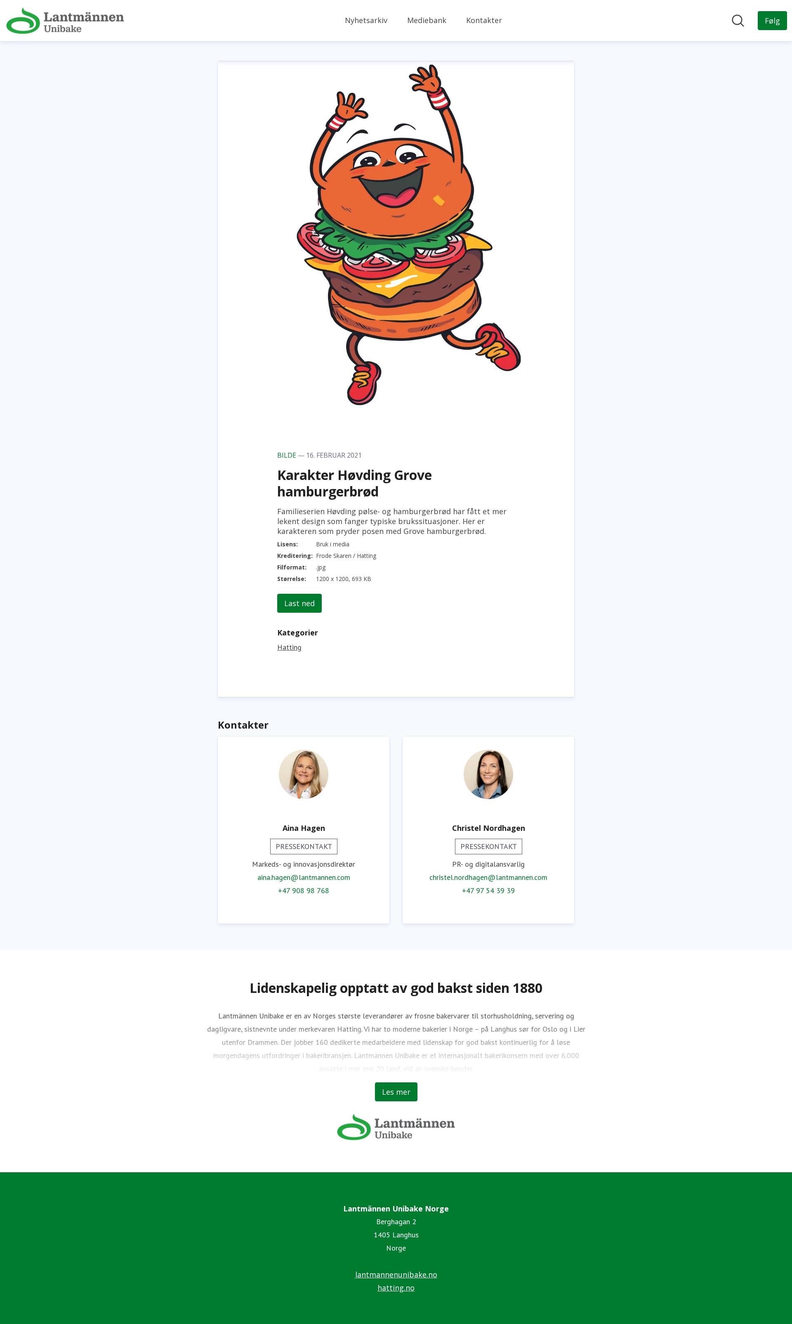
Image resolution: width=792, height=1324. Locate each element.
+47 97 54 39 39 (488, 890)
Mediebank (426, 20)
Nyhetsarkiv (366, 20)
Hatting (289, 647)
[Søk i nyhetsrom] (738, 20)
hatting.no (396, 1288)
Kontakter (484, 20)
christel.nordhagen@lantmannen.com (488, 877)
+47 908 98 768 (303, 890)
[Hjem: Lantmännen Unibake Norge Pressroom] (65, 20)
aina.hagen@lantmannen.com (303, 877)
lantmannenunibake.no (396, 1274)
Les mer (396, 1092)
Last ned (299, 603)
